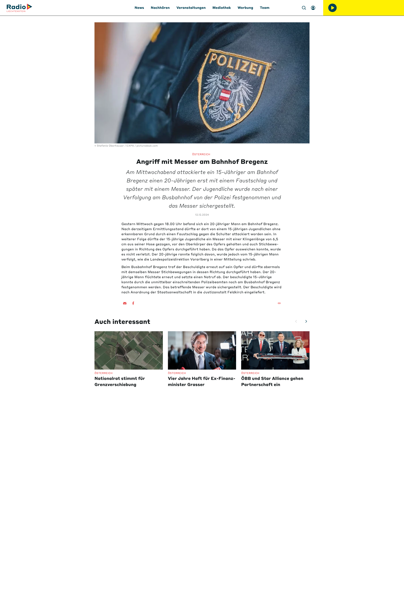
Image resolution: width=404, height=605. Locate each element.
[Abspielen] (332, 8)
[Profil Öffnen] (313, 7)
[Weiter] (306, 321)
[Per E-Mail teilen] (124, 303)
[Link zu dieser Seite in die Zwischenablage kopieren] (279, 303)
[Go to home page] (19, 8)
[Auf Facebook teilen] (133, 303)
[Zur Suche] (303, 7)
